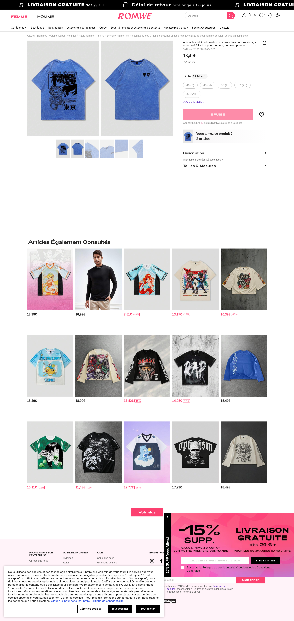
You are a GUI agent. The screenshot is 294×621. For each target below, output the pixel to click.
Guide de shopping (75, 552)
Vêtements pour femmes (81, 27)
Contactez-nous (105, 558)
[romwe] (134, 15)
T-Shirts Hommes (105, 35)
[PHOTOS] (100, 89)
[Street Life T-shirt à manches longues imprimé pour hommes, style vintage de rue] (98, 366)
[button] (261, 114)
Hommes (42, 35)
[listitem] (50, 290)
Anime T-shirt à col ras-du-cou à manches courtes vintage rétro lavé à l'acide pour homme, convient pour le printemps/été (219, 44)
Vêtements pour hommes (62, 35)
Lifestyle (224, 27)
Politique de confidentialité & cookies (225, 567)
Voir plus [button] (147, 512)
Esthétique (37, 27)
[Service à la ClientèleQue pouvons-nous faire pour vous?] (270, 15)
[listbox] (244, 15)
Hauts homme (86, 35)
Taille (193, 76)
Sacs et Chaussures (203, 27)
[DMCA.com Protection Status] (169, 601)
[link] (147, 5)
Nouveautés (55, 27)
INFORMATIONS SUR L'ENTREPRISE (41, 554)
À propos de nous (38, 560)
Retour (66, 562)
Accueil (31, 35)
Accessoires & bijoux (176, 27)
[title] (147, 242)
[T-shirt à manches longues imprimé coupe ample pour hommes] (244, 452)
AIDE (100, 552)
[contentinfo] (32, 314)
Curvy (103, 27)
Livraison (68, 558)
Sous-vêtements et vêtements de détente (135, 27)
